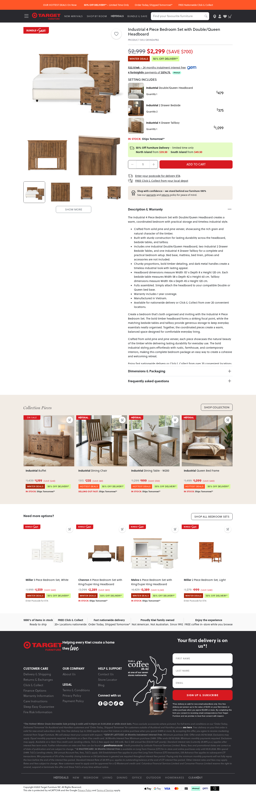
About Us (69, 674)
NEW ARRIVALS (73, 16)
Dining (122, 777)
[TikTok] (116, 704)
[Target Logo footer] (42, 646)
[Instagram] (105, 704)
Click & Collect (33, 685)
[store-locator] (214, 16)
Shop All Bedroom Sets (211, 517)
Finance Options (34, 690)
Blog (101, 685)
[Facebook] (100, 704)
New (76, 777)
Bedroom (91, 777)
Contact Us (106, 674)
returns (165, 195)
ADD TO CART (196, 164)
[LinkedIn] (121, 704)
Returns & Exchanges (38, 680)
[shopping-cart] (230, 16)
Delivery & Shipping (37, 674)
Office (137, 777)
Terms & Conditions (76, 690)
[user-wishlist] (225, 16)
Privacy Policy (72, 695)
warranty (151, 195)
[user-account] (220, 16)
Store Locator (107, 680)
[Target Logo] (46, 16)
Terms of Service (105, 790)
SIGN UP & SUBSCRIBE (202, 695)
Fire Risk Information (37, 712)
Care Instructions (35, 701)
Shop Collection (216, 407)
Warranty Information (38, 696)
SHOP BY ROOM (97, 16)
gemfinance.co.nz (113, 745)
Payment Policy (73, 701)
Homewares (174, 777)
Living (108, 777)
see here (187, 727)
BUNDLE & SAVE (137, 16)
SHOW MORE (73, 209)
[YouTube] (111, 704)
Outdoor (153, 777)
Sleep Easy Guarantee (38, 707)
